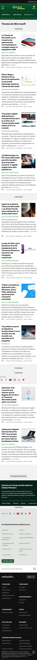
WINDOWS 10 (6, 15)
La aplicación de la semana (8, 544)
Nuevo (34, 8)
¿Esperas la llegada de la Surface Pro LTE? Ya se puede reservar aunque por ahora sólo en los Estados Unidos (10, 435)
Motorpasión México (25, 649)
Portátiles (5, 344)
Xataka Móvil (6, 590)
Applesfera (5, 593)
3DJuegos (22, 587)
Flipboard (23, 379)
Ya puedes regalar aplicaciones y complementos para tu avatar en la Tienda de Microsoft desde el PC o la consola (11, 120)
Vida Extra (22, 590)
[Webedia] (32, 1)
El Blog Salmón (23, 625)
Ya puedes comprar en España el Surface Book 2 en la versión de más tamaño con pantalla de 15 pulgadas (11, 333)
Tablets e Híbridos (8, 52)
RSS (19, 379)
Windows (16, 503)
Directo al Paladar (7, 612)
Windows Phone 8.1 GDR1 (25, 550)
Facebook (6, 379)
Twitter (1, 379)
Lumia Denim (6, 555)
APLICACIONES (29, 15)
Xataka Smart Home (8, 595)
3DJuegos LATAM (24, 640)
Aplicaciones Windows (10, 89)
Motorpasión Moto (25, 615)
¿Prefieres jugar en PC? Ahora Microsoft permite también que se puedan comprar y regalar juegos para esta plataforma (11, 162)
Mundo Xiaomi (6, 598)
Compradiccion (7, 630)
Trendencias (6, 625)
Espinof (21, 602)
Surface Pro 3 (6, 549)
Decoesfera (5, 628)
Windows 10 (23, 555)
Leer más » (12, 65)
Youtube (10, 379)
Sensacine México (24, 643)
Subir (29, 577)
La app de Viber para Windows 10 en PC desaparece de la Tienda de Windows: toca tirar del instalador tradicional (11, 250)
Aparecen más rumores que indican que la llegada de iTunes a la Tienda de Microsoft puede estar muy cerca (10, 394)
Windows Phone (7, 534)
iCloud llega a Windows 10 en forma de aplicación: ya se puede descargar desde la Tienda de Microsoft (11, 80)
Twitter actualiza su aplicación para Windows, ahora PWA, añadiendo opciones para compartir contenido (10, 291)
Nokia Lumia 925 (24, 543)
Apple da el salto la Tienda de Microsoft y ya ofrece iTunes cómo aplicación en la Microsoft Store (10, 209)
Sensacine (22, 600)
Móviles (23, 503)
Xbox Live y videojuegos (10, 172)
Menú (2, 8)
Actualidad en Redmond (6, 538)
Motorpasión (23, 612)
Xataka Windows (18, 7)
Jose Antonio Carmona (14, 67)
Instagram (14, 379)
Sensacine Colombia (25, 646)
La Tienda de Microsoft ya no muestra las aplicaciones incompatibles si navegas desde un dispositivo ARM (10, 42)
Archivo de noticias (19, 476)
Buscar (34, 569)
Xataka (4, 587)
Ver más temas (8, 561)
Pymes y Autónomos (25, 628)
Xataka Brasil (6, 643)
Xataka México (6, 640)
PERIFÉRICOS (17, 15)
